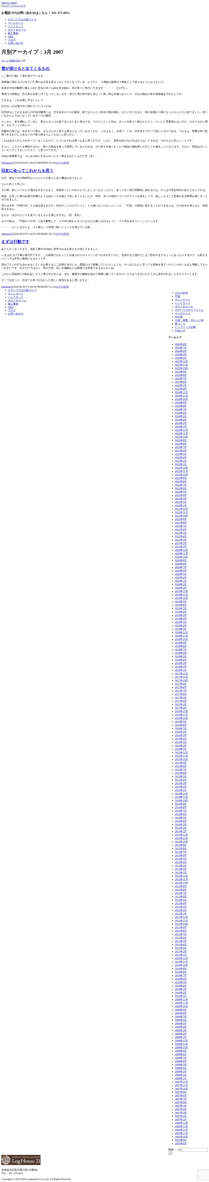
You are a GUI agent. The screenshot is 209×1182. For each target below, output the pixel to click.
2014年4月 (181, 821)
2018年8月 (181, 646)
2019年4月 (181, 618)
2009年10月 (181, 1006)
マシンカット (183, 299)
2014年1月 (181, 831)
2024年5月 (181, 416)
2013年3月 (181, 865)
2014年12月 (181, 793)
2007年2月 (181, 1116)
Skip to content (9, 2)
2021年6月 (181, 529)
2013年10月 (181, 841)
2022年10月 (181, 474)
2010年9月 (181, 968)
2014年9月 (181, 804)
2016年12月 (181, 711)
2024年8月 (181, 406)
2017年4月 (181, 701)
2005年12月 (181, 1129)
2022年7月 (181, 485)
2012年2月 (181, 910)
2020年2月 (181, 584)
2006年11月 (181, 1126)
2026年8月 (181, 344)
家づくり (180, 323)
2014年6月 (181, 814)
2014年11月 (181, 797)
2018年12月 (181, 632)
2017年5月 (181, 697)
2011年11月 (181, 920)
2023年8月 (181, 443)
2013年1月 (181, 872)
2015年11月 (181, 756)
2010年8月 (181, 972)
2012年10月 (181, 882)
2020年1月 (181, 587)
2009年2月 (181, 1033)
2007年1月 (181, 1119)
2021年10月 (181, 515)
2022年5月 (181, 491)
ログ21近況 (62, 162)
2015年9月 (181, 762)
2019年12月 (181, 591)
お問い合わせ (16, 313)
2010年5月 (181, 982)
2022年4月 (181, 495)
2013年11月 (181, 838)
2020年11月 (181, 553)
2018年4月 (181, 659)
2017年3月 (181, 704)
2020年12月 (181, 550)
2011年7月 (181, 934)
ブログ (12, 310)
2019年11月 (181, 594)
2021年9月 (181, 519)
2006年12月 (181, 1123)
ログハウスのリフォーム (189, 310)
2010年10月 (181, 965)
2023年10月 (181, 436)
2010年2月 (181, 992)
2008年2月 (181, 1075)
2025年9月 (181, 371)
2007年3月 (181, 1112)
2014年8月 (181, 807)
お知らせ (180, 330)
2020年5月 (181, 574)
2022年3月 (181, 498)
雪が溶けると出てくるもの (25, 68)
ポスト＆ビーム (184, 306)
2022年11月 (181, 471)
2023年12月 (181, 430)
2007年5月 (181, 1105)
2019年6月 (181, 611)
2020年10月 (181, 557)
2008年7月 (181, 1057)
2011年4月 (181, 944)
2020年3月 (181, 581)
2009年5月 (181, 1023)
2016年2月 (181, 745)
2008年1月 (181, 1078)
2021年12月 (181, 509)
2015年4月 (181, 780)
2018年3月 (181, 663)
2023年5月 (181, 454)
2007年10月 (181, 1088)
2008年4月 (181, 1068)
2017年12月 (181, 673)
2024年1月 (181, 426)
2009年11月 (181, 1002)
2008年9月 (181, 1051)
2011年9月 (181, 927)
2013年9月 (181, 845)
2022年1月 (181, 505)
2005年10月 (181, 1136)
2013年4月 (181, 862)
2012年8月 (181, 889)
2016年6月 (181, 732)
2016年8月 (181, 725)
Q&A (11, 307)
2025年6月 (181, 382)
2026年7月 (181, 347)
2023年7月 (181, 447)
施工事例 (13, 304)
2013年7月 (181, 852)
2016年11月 (181, 714)
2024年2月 (181, 423)
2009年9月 (181, 1009)
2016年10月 (181, 718)
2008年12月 (181, 1040)
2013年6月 (181, 855)
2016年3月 (181, 742)
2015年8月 (181, 766)
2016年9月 (181, 721)
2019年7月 (181, 608)
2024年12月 (181, 392)
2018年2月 (181, 666)
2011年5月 (181, 941)
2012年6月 (181, 896)
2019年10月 (181, 598)
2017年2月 (181, 707)
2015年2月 (181, 786)
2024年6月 (181, 412)
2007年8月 (181, 1095)
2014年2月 (181, 828)
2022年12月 (181, 467)
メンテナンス (183, 313)
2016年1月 (181, 749)
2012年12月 (181, 876)
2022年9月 (181, 478)
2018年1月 (181, 670)
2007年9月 (181, 1092)
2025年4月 (181, 388)
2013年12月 (181, 834)
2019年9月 (181, 601)
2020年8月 (181, 563)
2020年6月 (181, 570)
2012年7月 (181, 893)
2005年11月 (181, 1133)
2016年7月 (181, 728)
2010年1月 (181, 996)
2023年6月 (181, 450)
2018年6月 (181, 653)
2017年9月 (181, 683)
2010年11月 (181, 961)
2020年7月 (181, 567)
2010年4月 (181, 985)
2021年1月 (181, 546)
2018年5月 (181, 656)
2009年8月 (181, 1013)
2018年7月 (181, 649)
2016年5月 (181, 735)
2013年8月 (181, 848)
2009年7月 (181, 1016)
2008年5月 (181, 1064)
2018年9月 (181, 642)
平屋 (177, 296)
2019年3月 (181, 622)
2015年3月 (181, 783)
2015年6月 (181, 773)
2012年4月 (181, 903)
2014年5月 (181, 817)
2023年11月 (181, 433)
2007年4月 (181, 1109)
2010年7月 (181, 975)
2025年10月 (181, 368)
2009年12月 (181, 999)
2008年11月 (181, 1044)
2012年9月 (181, 886)
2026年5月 (181, 354)
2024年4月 (181, 419)
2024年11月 (181, 395)
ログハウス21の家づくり (22, 290)
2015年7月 (181, 769)
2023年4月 (181, 457)
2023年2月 (181, 461)
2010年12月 (181, 958)
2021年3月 (181, 539)
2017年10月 (181, 680)
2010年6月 (181, 978)
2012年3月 (181, 906)
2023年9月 (181, 440)
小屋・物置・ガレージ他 (189, 320)
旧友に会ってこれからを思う (27, 170)
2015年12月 (181, 752)
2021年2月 (181, 543)
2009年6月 (181, 1020)
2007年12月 (181, 1081)
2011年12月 (181, 917)
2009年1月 (181, 1037)
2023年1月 (181, 464)
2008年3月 (181, 1071)
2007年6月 (181, 1102)
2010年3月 (181, 989)
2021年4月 (181, 536)
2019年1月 (181, 629)
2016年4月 (181, 738)
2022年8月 (181, 481)
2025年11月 (181, 364)
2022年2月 (181, 502)
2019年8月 (181, 605)
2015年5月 (181, 776)
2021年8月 (181, 522)
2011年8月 (181, 930)
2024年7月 (181, 409)
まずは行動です (15, 241)
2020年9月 (181, 560)
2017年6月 (181, 694)
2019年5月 (181, 615)
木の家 (179, 316)
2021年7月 (181, 526)
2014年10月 (181, 800)
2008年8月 (181, 1054)
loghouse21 (7, 162)
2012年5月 (181, 900)
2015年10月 (181, 759)
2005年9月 (181, 1140)
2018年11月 (181, 635)
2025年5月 (181, 385)
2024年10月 (181, 399)
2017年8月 (181, 687)
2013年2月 (181, 869)
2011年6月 (181, 937)
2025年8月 (181, 375)
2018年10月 (181, 639)
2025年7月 (181, 378)
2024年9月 (181, 402)
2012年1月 (181, 913)
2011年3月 (181, 948)
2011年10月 (181, 924)
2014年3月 (181, 824)
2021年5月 (181, 533)
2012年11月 (181, 879)
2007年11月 (181, 1085)
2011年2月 (181, 951)
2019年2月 (181, 625)
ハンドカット (183, 303)
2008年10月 (181, 1047)
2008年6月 (181, 1061)
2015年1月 (181, 790)
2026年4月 (181, 358)
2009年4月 (181, 1027)
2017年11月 (181, 677)
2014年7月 (181, 810)
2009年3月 (181, 1030)
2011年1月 (181, 954)
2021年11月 (181, 512)
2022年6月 (181, 488)
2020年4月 (181, 577)
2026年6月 (181, 351)
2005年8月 (181, 1143)
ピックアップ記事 (185, 327)
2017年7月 (181, 690)
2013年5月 (181, 858)
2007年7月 (181, 1099)
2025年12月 (181, 361)
